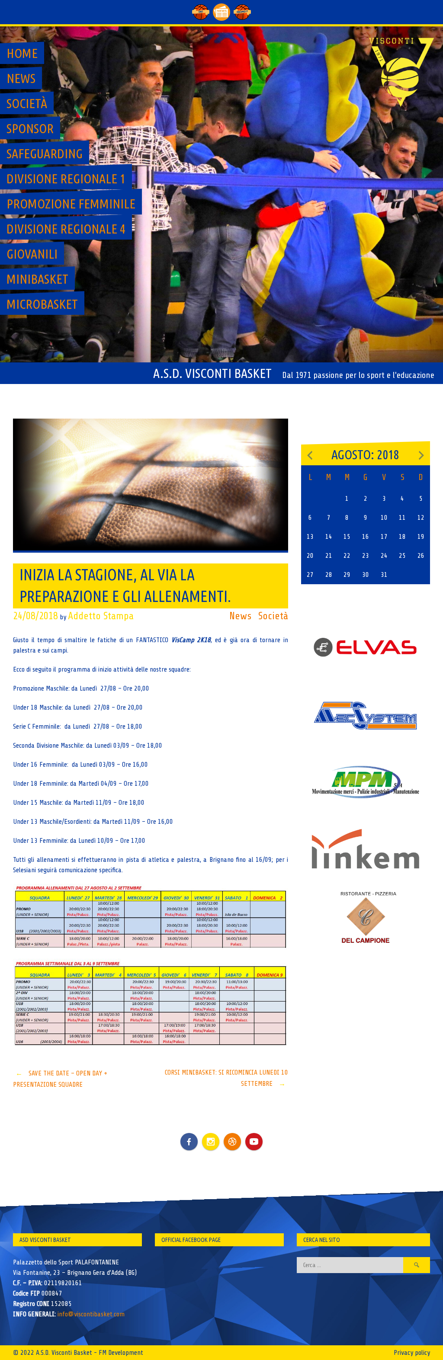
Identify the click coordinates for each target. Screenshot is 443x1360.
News (20, 78)
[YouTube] (254, 1141)
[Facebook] (189, 1135)
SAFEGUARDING (44, 153)
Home (22, 53)
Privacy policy (412, 1353)
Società (26, 103)
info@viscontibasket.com (91, 1314)
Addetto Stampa (101, 616)
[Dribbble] (232, 1141)
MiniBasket (37, 279)
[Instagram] (210, 1141)
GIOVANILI (32, 253)
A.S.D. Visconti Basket (212, 373)
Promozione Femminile (70, 203)
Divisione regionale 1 (65, 178)
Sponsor (30, 128)
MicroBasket (42, 304)
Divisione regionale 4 (65, 228)
